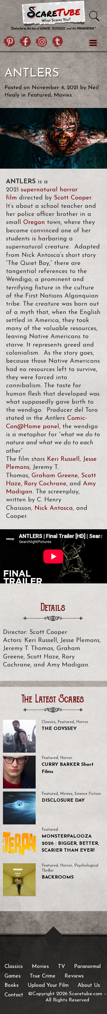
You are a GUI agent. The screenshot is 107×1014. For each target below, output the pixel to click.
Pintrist (9, 42)
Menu (93, 43)
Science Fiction (88, 794)
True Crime (43, 976)
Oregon (34, 222)
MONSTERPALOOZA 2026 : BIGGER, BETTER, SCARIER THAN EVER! (70, 843)
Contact (13, 995)
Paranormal (87, 966)
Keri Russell (63, 459)
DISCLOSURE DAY (63, 800)
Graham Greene (55, 475)
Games (12, 976)
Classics (49, 722)
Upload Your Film (48, 985)
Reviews (74, 976)
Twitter (57, 42)
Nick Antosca (53, 508)
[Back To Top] (53, 937)
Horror (82, 722)
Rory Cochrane (45, 484)
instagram (41, 42)
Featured (39, 95)
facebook (25, 42)
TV (61, 966)
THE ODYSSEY (59, 728)
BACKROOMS (58, 877)
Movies (63, 95)
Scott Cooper (72, 198)
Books (11, 985)
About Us (89, 985)
